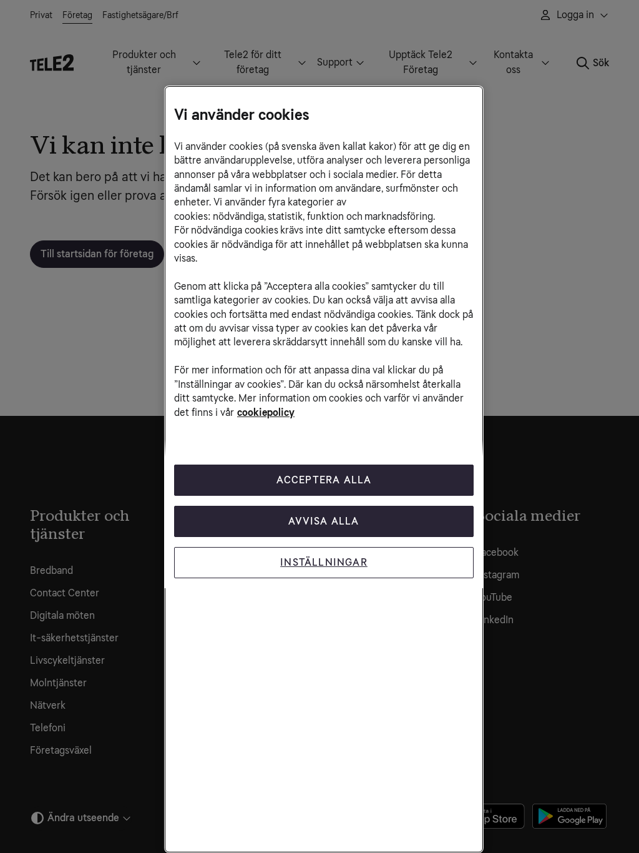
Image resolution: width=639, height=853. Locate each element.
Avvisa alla (323, 521)
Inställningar (324, 562)
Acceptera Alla (324, 480)
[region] (324, 469)
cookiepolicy (266, 412)
